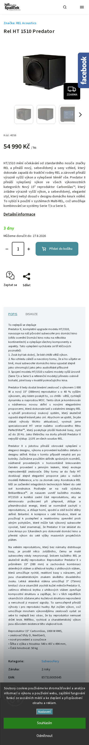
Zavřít (74, 293)
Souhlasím (44, 723)
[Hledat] (64, 7)
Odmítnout (45, 735)
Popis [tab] (12, 314)
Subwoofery (50, 661)
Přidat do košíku (60, 248)
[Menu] (82, 7)
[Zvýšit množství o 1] (29, 249)
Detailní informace (19, 214)
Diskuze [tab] (32, 314)
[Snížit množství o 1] (7, 249)
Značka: (20, 23)
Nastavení (44, 711)
